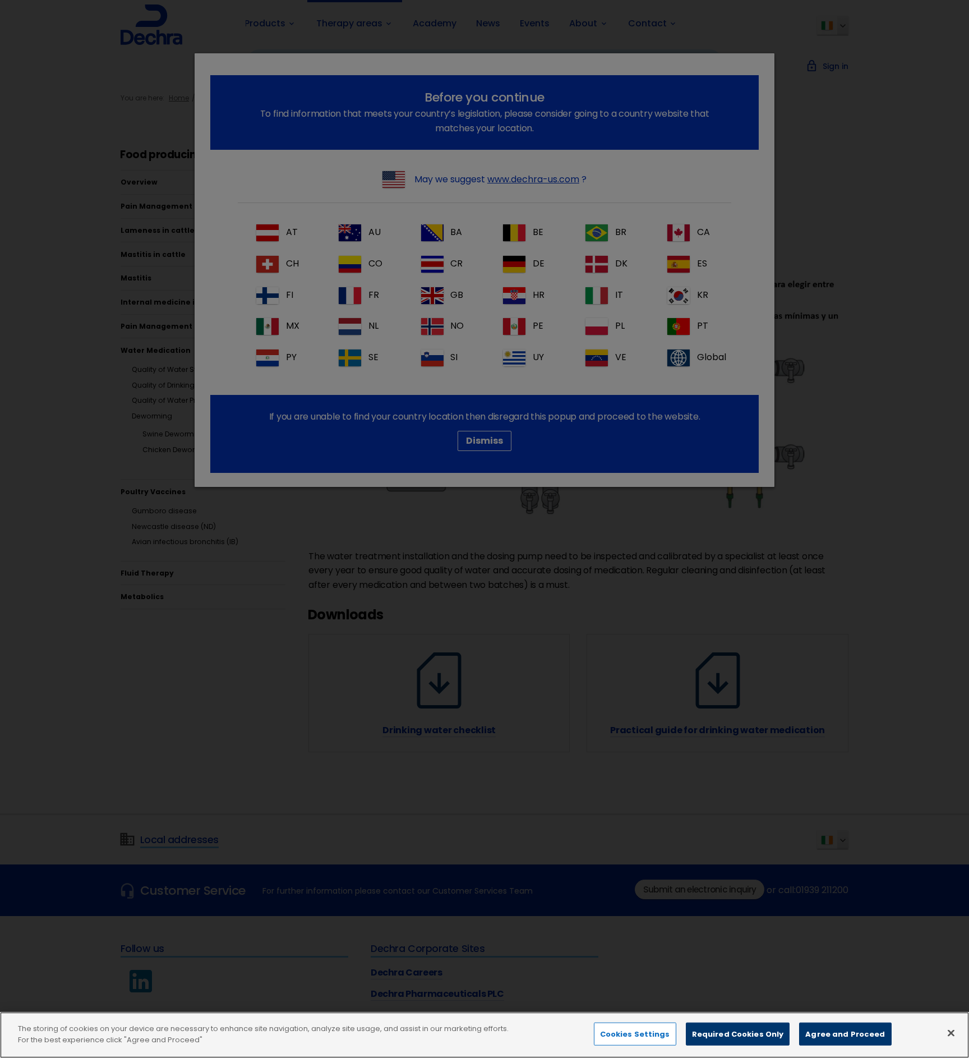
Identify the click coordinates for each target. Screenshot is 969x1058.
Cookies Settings (635, 1034)
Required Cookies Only (738, 1034)
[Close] (951, 1032)
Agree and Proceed (845, 1034)
